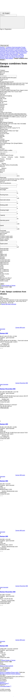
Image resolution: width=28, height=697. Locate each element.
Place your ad (4, 407)
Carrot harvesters (18, 50)
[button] (14, 37)
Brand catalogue (15, 673)
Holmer (7, 57)
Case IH (8, 55)
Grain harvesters (16, 47)
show (2, 284)
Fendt (22, 55)
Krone (17, 57)
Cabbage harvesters (21, 52)
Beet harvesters (10, 48)
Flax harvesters (14, 54)
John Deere (12, 57)
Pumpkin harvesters (20, 48)
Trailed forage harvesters (7, 50)
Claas (12, 55)
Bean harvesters (10, 52)
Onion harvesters (10, 51)
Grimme (2, 57)
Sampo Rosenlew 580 (7, 389)
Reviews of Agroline (5, 673)
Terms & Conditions (5, 672)
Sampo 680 (4, 424)
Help (6, 666)
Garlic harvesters (4, 54)
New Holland (9, 58)
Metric (6, 669)
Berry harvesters (20, 51)
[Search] (12, 22)
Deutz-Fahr (17, 55)
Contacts (10, 666)
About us (2, 666)
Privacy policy (15, 672)
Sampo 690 (4, 333)
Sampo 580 (4, 481)
